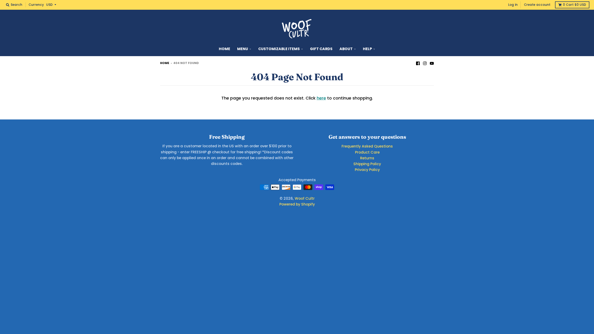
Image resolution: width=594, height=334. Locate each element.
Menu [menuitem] (242, 48)
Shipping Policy (367, 164)
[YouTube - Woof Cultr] (432, 63)
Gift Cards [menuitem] (321, 48)
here (321, 98)
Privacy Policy (367, 169)
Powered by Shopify (297, 204)
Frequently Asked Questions (367, 146)
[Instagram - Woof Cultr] (425, 63)
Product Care (367, 152)
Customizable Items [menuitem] (279, 48)
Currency (36, 5)
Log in (513, 5)
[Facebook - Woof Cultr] (418, 63)
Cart (574, 5)
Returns (367, 158)
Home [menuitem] (224, 48)
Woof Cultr (305, 198)
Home (164, 63)
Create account (537, 5)
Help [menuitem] (367, 48)
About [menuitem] (346, 48)
